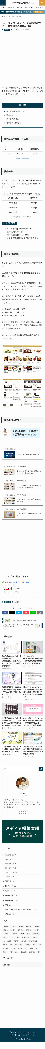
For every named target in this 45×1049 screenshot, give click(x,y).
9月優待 (28, 930)
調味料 (5, 952)
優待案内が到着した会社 (16, 111)
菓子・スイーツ (23, 948)
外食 (11, 945)
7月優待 (12, 930)
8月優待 (20, 930)
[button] (5, 613)
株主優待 (11, 855)
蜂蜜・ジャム (34, 948)
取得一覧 (10, 859)
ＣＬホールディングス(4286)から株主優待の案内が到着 (29, 472)
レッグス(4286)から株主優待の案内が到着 (29, 500)
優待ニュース (12, 872)
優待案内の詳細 (12, 119)
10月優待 (36, 930)
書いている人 (31, 1032)
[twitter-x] (20, 812)
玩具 (40, 945)
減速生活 (9, 914)
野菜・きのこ (14, 952)
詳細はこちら (38, 12)
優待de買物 (11, 895)
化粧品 (5, 945)
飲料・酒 (32, 952)
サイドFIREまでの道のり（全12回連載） (20, 909)
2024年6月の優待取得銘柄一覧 (28, 454)
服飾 (34, 945)
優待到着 (7, 29)
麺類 (38, 952)
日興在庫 (10, 881)
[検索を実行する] (41, 769)
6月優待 (16, 29)
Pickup (22, 934)
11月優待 (6, 934)
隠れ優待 (10, 868)
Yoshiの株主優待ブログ (22, 3)
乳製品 (16, 941)
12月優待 (14, 934)
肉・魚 (13, 948)
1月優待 (5, 926)
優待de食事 (11, 900)
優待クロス (10, 891)
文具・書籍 (18, 945)
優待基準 (9, 115)
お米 (28, 934)
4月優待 (28, 926)
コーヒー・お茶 (14, 937)
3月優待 (20, 926)
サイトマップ (30, 1035)
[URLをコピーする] (40, 613)
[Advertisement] (22, 56)
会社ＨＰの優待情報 (22, 158)
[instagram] (24, 812)
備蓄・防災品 (33, 941)
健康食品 (23, 941)
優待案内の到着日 (13, 123)
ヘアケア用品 (7, 941)
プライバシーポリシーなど (17, 1032)
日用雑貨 (27, 945)
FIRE (8, 905)
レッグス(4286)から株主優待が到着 (29, 515)
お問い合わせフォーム (18, 1035)
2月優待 (12, 926)
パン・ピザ (25, 937)
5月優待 (36, 926)
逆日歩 (9, 876)
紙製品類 (5, 948)
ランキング (10, 886)
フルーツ (34, 937)
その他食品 (35, 934)
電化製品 (23, 952)
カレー (5, 937)
